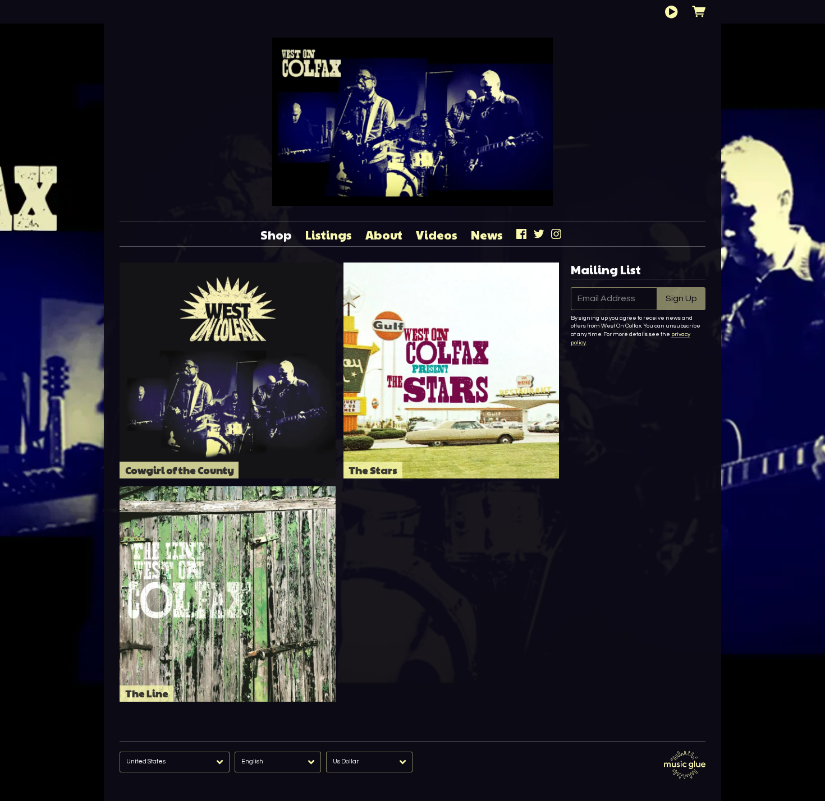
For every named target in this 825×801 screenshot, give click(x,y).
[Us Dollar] (369, 762)
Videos (436, 235)
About (383, 235)
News (487, 235)
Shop (276, 235)
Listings (328, 235)
